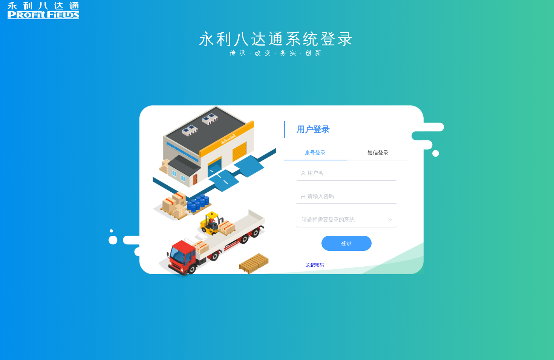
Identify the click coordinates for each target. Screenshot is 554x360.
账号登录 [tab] (315, 153)
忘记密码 (315, 265)
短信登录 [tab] (378, 153)
